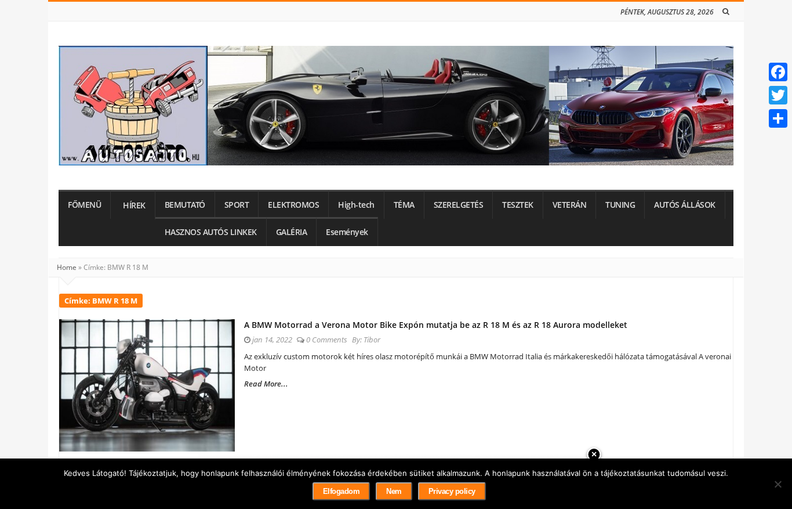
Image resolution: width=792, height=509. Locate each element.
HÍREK (134, 205)
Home (67, 267)
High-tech (356, 205)
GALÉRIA (291, 232)
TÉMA (404, 205)
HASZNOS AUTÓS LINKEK (211, 232)
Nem (394, 491)
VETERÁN (570, 205)
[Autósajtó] (396, 105)
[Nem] (777, 484)
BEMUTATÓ (185, 205)
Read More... (266, 383)
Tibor (372, 339)
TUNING (620, 205)
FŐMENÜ (84, 205)
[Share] (778, 118)
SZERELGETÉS (459, 205)
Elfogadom (341, 491)
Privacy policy (451, 491)
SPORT (236, 205)
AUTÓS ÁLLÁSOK (684, 205)
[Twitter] (778, 95)
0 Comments (326, 339)
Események (347, 232)
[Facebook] (778, 72)
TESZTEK (517, 205)
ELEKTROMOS (293, 205)
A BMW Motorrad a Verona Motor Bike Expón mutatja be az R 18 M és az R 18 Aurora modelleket (435, 324)
